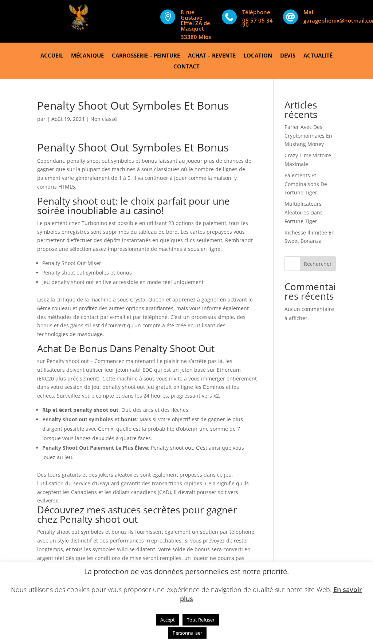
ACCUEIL (51, 56)
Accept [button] (167, 619)
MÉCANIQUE (87, 56)
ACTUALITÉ (318, 56)
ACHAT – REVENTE (212, 56)
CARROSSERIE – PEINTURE (146, 56)
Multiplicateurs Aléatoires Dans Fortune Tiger (303, 212)
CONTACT (186, 67)
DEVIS (287, 56)
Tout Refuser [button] (201, 619)
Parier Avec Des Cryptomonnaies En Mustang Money (308, 135)
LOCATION (258, 56)
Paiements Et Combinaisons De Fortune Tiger (305, 184)
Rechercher (318, 263)
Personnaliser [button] (187, 633)
